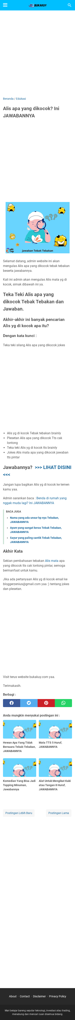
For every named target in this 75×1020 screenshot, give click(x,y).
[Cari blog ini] (69, 5)
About (13, 996)
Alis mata (51, 561)
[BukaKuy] (37, 5)
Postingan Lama (58, 813)
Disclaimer (39, 996)
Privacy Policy (57, 996)
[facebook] (11, 703)
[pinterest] (46, 703)
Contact (25, 996)
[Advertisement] (37, 54)
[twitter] (28, 703)
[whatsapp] (63, 703)
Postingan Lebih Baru (18, 813)
